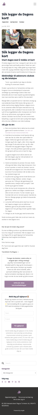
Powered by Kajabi (19, 410)
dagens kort (5, 22)
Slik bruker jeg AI (19, 399)
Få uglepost (19, 326)
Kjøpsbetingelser (10, 397)
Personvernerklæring (26, 397)
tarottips (21, 22)
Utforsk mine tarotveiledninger (19, 284)
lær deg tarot (13, 22)
